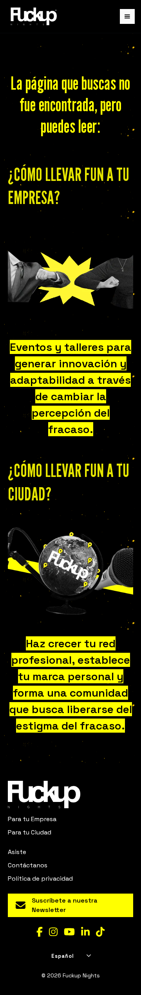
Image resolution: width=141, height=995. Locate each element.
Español (62, 956)
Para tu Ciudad (29, 832)
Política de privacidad (40, 878)
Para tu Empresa (32, 819)
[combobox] (70, 956)
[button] (127, 16)
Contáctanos (27, 865)
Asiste (17, 852)
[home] (31, 16)
